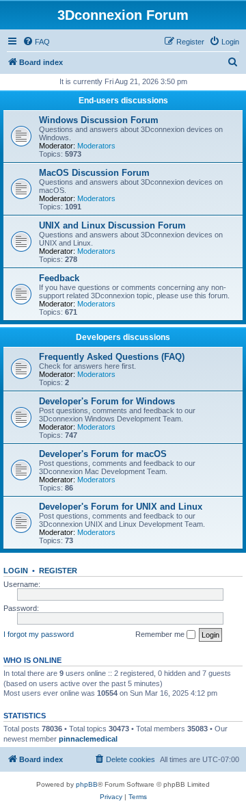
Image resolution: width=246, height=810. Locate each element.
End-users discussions (123, 100)
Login (15, 570)
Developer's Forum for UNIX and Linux (120, 506)
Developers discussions (123, 337)
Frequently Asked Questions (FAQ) (111, 357)
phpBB (87, 784)
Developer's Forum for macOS (103, 454)
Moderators (96, 146)
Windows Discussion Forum (99, 120)
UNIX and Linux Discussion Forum (112, 225)
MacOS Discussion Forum (94, 173)
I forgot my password (38, 634)
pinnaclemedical (88, 739)
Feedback (59, 278)
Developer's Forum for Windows (107, 401)
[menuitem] (36, 42)
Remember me (161, 634)
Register (58, 570)
